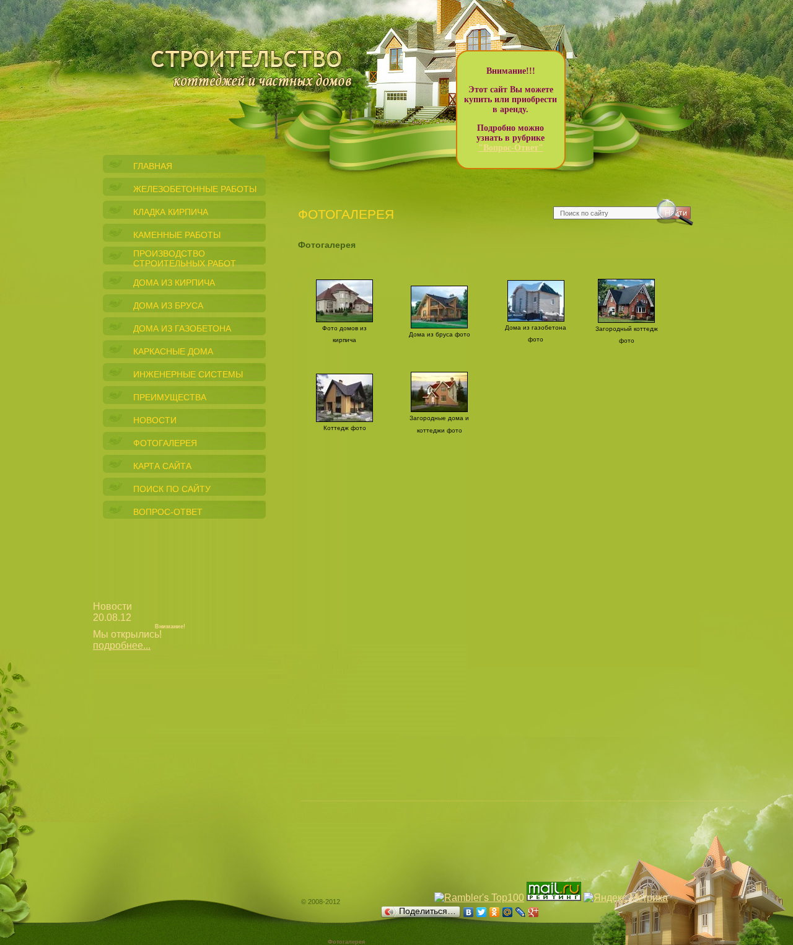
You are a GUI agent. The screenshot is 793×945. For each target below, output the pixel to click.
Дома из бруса (168, 305)
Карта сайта (162, 466)
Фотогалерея (165, 443)
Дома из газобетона (182, 328)
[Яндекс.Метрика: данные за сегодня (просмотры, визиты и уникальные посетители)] (626, 897)
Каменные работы (177, 235)
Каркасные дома (173, 351)
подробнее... (122, 645)
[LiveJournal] (520, 912)
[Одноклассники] (494, 912)
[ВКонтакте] (468, 912)
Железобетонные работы (194, 189)
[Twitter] (481, 912)
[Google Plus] (533, 912)
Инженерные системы (188, 374)
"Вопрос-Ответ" (510, 147)
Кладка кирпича (170, 212)
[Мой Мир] (507, 912)
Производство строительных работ (184, 258)
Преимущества (169, 397)
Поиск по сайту (172, 489)
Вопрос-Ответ (168, 512)
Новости (155, 420)
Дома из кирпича (174, 283)
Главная (152, 166)
